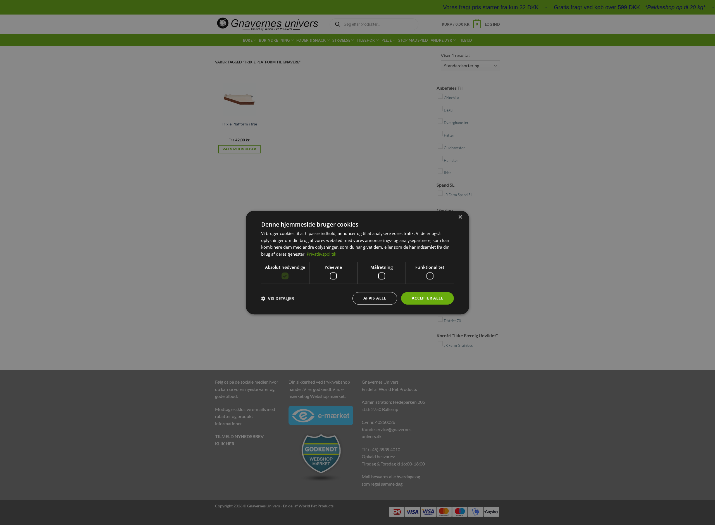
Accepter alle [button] (427, 298)
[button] (277, 298)
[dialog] (357, 263)
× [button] (460, 217)
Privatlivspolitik (321, 254)
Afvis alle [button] (374, 298)
